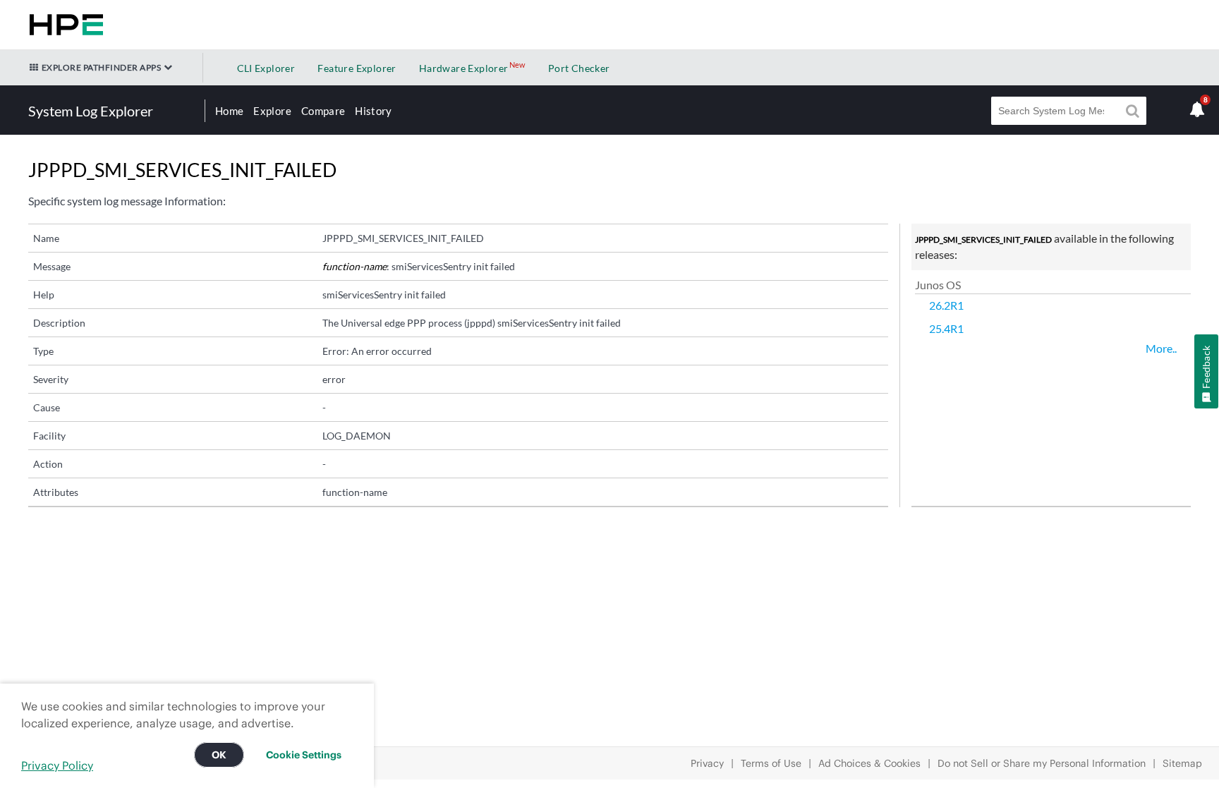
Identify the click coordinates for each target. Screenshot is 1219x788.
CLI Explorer (266, 68)
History (373, 110)
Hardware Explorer (464, 68)
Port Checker (579, 68)
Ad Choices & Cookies (869, 763)
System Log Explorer (90, 110)
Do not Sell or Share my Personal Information (1042, 763)
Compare (323, 110)
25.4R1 (946, 328)
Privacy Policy (57, 765)
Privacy (707, 763)
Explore (272, 110)
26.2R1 (946, 305)
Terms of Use (771, 763)
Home (229, 110)
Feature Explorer (356, 68)
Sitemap (1182, 763)
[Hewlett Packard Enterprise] (63, 24)
